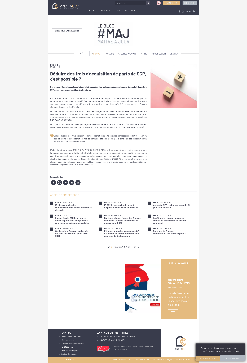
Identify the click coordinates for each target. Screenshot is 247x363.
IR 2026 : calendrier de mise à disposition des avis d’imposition (121, 206)
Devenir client (171, 3)
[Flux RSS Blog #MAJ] (194, 11)
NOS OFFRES (106, 10)
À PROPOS (93, 10)
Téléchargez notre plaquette (72, 344)
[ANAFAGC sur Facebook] (180, 11)
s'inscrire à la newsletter (67, 31)
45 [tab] (135, 247)
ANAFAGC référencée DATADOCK (112, 340)
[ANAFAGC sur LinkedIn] (187, 11)
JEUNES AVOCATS (127, 53)
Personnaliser (232, 358)
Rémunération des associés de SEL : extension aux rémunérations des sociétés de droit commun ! (122, 233)
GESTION (174, 53)
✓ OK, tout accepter (208, 358)
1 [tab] (111, 247)
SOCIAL (110, 53)
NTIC (145, 53)
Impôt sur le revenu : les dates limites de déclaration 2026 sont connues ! (169, 220)
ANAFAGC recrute (69, 347)
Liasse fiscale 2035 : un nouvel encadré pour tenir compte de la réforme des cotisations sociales (72, 220)
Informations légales (70, 351)
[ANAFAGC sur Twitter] (183, 11)
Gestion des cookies (69, 354)
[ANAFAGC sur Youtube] (190, 11)
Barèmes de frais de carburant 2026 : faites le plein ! (169, 232)
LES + (117, 10)
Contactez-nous (68, 340)
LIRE (173, 311)
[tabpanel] (123, 219)
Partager (70, 360)
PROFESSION (159, 53)
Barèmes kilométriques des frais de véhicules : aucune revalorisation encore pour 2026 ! (122, 220)
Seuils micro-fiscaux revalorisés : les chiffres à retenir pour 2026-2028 (72, 233)
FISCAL (96, 53)
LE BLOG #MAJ (129, 10)
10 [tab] (129, 247)
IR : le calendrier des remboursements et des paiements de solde (73, 207)
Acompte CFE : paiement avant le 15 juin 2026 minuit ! (171, 206)
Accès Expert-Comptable (71, 337)
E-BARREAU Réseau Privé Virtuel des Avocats (117, 337)
